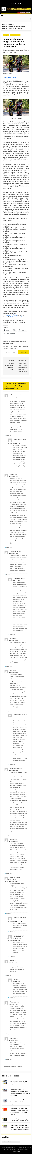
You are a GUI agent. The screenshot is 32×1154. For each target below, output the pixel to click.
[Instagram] (13, 4)
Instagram (8, 315)
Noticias (6, 35)
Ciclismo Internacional (17, 317)
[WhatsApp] (18, 4)
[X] (16, 4)
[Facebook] (11, 4)
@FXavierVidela (10, 77)
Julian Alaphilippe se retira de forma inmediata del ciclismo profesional (18, 1083)
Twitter (15, 315)
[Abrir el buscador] (30, 19)
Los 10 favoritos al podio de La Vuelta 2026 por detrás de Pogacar (19, 1102)
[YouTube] (20, 4)
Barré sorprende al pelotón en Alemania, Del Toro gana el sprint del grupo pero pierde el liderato (19, 1127)
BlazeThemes (16, 1151)
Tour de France (15, 35)
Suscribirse (23, 352)
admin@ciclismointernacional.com (14, 50)
